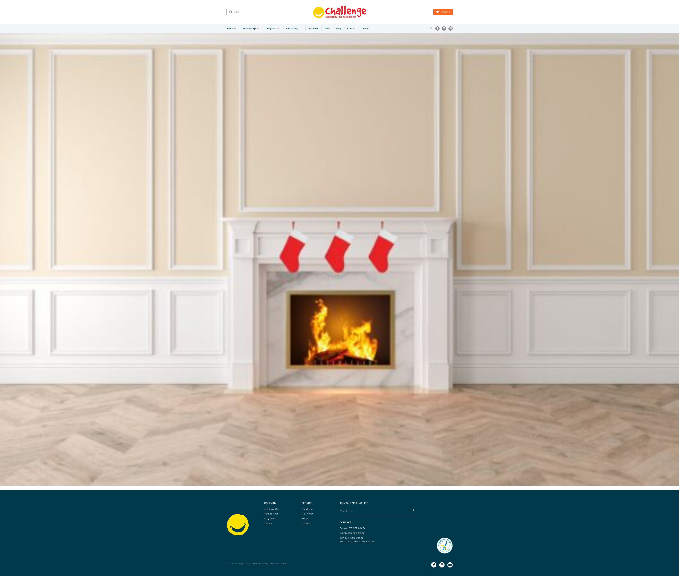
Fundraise (307, 509)
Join (236, 12)
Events (268, 523)
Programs (271, 28)
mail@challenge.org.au (352, 533)
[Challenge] (339, 12)
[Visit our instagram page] (444, 28)
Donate (445, 12)
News (327, 28)
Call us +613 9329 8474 (352, 528)
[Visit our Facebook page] (437, 28)
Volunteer (313, 28)
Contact (351, 28)
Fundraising (292, 28)
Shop (338, 28)
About (229, 28)
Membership (249, 28)
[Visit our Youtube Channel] (450, 565)
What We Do (271, 509)
